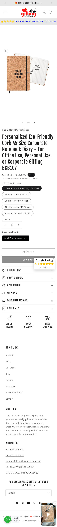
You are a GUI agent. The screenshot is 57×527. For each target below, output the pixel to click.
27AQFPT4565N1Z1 (24, 466)
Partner (9, 380)
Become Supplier (14, 392)
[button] (5, 12)
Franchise (10, 386)
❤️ (31, 516)
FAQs (8, 361)
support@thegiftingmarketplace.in (23, 461)
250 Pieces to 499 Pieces (18, 213)
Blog (8, 374)
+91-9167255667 (15, 455)
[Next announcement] (52, 3)
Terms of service (29, 521)
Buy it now (28, 259)
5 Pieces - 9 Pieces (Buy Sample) (22, 188)
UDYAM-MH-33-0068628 (25, 472)
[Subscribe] (48, 493)
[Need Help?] (7, 519)
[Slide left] (22, 123)
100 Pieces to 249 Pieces (18, 207)
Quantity (6, 219)
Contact (9, 398)
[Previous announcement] (5, 3)
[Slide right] (35, 123)
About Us (10, 355)
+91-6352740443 (15, 449)
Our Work (10, 367)
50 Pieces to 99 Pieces (16, 200)
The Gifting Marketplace (19, 516)
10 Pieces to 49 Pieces (16, 194)
